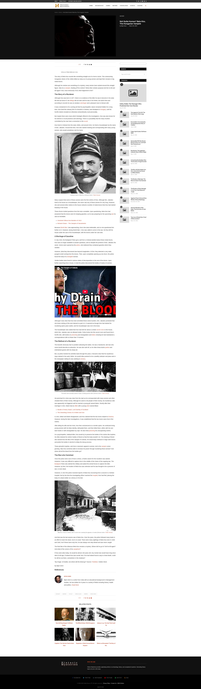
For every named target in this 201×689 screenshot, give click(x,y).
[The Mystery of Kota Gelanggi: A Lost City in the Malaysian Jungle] (124, 191)
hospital (95, 475)
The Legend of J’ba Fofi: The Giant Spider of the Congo (138, 113)
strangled (70, 256)
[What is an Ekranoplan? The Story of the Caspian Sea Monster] (106, 634)
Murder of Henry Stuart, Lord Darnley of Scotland (72, 409)
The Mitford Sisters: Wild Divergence (85, 623)
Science (132, 5)
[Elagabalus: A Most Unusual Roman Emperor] (85, 634)
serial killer (78, 593)
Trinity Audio (69, 72)
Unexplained (124, 5)
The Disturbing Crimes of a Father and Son (70, 412)
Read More (75, 585)
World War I (64, 227)
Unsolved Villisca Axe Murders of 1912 (69, 220)
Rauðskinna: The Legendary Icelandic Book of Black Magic (138, 151)
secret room (100, 330)
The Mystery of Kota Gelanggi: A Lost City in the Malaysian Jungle (138, 190)
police (78, 245)
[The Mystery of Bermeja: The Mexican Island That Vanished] (124, 181)
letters (94, 335)
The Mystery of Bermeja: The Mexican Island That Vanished (138, 179)
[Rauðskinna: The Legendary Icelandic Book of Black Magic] (124, 153)
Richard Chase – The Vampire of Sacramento (71, 223)
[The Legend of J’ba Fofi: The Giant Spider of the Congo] (124, 115)
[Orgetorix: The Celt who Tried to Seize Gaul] (64, 634)
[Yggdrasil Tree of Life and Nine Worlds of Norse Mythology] (124, 200)
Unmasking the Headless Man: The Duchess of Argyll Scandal (138, 160)
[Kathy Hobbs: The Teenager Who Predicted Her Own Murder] (133, 93)
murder (64, 593)
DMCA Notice (120, 683)
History (115, 5)
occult (86, 121)
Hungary (103, 109)
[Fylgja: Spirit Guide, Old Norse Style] (124, 134)
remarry (82, 359)
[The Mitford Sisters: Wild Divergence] (85, 614)
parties (107, 347)
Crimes (108, 5)
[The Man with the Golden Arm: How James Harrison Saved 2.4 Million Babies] (124, 172)
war (112, 214)
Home (91, 5)
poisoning (74, 335)
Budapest (58, 464)
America (110, 416)
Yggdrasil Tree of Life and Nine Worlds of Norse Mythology (138, 199)
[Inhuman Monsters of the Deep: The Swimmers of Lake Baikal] (124, 210)
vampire (67, 88)
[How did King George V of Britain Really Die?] (64, 614)
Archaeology (99, 5)
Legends (140, 5)
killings (72, 100)
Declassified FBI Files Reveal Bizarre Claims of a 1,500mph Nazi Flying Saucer (138, 142)
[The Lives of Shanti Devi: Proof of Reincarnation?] (124, 220)
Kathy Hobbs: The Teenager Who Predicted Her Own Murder (130, 105)
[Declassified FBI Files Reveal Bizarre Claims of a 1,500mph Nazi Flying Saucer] (124, 143)
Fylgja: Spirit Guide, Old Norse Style (138, 132)
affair (76, 406)
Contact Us (113, 683)
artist (88, 406)
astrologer (83, 103)
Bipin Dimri (124, 26)
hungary (58, 593)
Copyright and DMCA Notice (74, 1)
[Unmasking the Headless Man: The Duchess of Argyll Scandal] (124, 162)
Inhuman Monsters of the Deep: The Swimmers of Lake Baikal (138, 209)
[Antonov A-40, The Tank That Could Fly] (106, 614)
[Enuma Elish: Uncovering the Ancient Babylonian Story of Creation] (124, 124)
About (56, 1)
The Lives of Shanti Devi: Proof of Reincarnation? (138, 218)
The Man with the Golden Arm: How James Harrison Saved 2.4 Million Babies (138, 171)
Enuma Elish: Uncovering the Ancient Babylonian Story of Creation (138, 123)
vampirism (76, 549)
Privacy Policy (62, 1)
